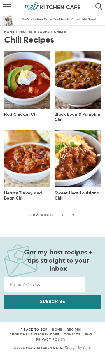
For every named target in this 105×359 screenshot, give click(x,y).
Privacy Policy (51, 339)
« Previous (42, 215)
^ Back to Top (34, 329)
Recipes (26, 31)
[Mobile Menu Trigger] (5, 7)
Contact (72, 334)
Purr (86, 347)
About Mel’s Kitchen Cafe (34, 334)
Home (9, 31)
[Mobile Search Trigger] (100, 7)
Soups (44, 31)
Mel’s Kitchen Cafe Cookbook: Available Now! (59, 19)
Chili (59, 31)
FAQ (88, 334)
